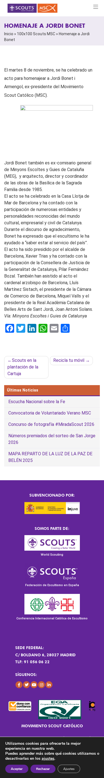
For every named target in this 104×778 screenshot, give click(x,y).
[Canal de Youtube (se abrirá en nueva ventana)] (34, 684)
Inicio (8, 34)
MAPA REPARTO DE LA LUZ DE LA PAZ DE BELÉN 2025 (50, 457)
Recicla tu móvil (68, 360)
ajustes (48, 758)
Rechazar (43, 769)
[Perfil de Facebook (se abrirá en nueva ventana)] (19, 684)
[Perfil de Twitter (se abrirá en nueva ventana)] (26, 684)
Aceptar (17, 769)
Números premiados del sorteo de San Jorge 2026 (51, 439)
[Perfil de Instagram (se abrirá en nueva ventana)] (41, 684)
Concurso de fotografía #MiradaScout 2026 (51, 424)
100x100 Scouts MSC (36, 34)
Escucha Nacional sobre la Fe (36, 401)
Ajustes (69, 769)
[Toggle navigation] (96, 7)
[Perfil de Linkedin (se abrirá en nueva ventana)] (48, 684)
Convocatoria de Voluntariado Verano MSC (49, 413)
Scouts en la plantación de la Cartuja (22, 367)
